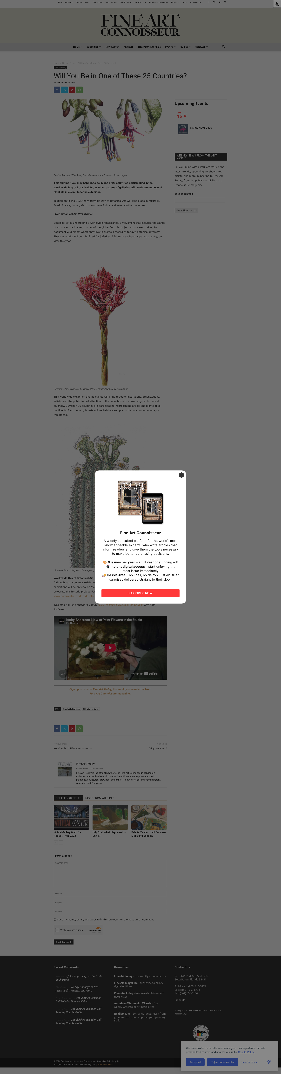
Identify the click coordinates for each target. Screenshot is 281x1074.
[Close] (181, 475)
